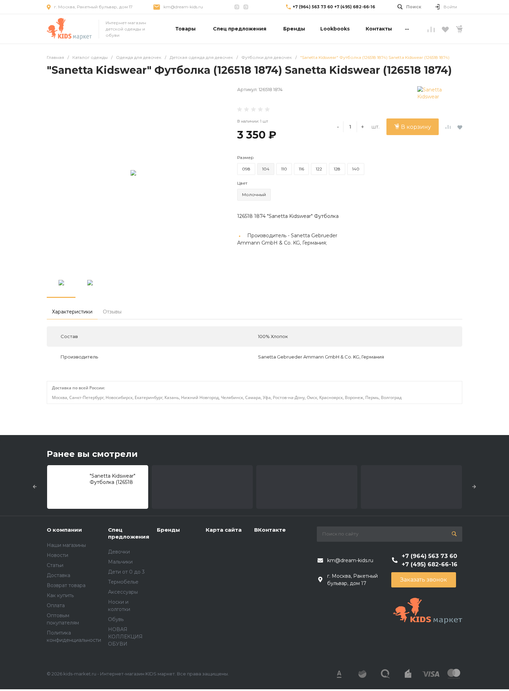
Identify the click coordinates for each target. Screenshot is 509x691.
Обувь (116, 619)
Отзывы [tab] (112, 312)
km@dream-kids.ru (183, 6)
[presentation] (35, 487)
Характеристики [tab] (72, 312)
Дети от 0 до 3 (126, 572)
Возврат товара (66, 585)
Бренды (168, 529)
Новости (57, 555)
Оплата (56, 605)
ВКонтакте (270, 529)
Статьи (55, 565)
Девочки (119, 552)
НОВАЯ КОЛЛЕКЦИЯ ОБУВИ (125, 636)
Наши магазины (66, 545)
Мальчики (120, 562)
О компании (64, 529)
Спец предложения (128, 533)
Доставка (58, 575)
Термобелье (123, 582)
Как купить (60, 595)
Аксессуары (123, 592)
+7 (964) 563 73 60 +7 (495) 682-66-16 (334, 6)
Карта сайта (224, 529)
